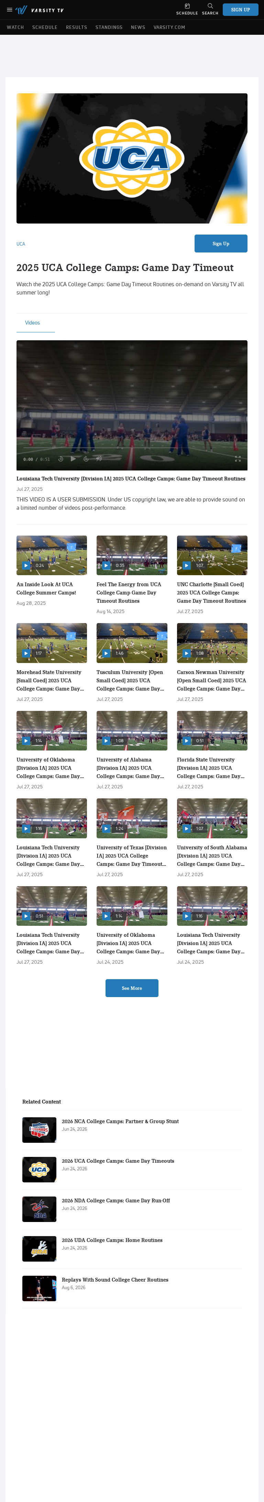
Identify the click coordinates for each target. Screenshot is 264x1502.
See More (132, 988)
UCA (20, 244)
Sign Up (221, 243)
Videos (32, 322)
